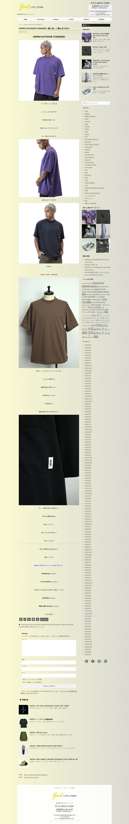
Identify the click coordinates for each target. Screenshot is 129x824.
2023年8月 (88, 437)
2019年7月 (88, 562)
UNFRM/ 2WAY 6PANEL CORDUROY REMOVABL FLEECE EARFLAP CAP (54, 759)
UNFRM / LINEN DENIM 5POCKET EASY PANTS (46, 746)
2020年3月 (88, 542)
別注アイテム (89, 198)
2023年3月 (88, 450)
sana (86, 172)
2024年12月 (88, 396)
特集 (86, 201)
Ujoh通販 (86, 302)
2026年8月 (88, 345)
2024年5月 (88, 414)
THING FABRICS (90, 183)
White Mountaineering (92, 193)
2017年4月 (88, 631)
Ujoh (86, 185)
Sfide (86, 178)
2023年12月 (88, 427)
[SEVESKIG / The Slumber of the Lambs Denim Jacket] (89, 231)
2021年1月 (88, 516)
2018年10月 (88, 585)
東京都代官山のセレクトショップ (64, 803)
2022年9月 (88, 465)
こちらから (53, 573)
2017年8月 (88, 621)
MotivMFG (88, 142)
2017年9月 (88, 618)
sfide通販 (91, 297)
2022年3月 (88, 480)
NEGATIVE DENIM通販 (92, 294)
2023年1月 (88, 455)
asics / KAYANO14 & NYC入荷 (94, 275)
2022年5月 (88, 475)
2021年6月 (88, 503)
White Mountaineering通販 (99, 309)
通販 (95, 336)
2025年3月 (88, 388)
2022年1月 (88, 485)
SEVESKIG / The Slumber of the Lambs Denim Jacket (101, 62)
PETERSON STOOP (91, 165)
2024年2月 (88, 422)
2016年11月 (88, 644)
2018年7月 (88, 593)
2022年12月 (88, 457)
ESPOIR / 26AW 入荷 (99, 47)
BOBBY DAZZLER (90, 116)
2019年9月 (88, 557)
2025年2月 (88, 391)
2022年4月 (88, 478)
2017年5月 (88, 629)
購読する (87, 25)
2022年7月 (88, 470)
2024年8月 (88, 406)
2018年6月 (88, 595)
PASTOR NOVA (89, 162)
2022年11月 (88, 460)
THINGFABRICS (97, 299)
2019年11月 (88, 552)
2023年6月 (88, 442)
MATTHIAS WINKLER (91, 139)
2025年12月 (88, 365)
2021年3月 (88, 511)
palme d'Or (103, 294)
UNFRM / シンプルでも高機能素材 (41, 719)
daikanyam (98, 282)
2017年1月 (88, 639)
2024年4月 (88, 416)
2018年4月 (88, 601)
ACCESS (71, 19)
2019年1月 (88, 578)
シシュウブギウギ (90, 195)
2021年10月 (88, 493)
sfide (85, 296)
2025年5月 (88, 383)
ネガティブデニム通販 (98, 318)
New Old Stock (89, 155)
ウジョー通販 (102, 312)
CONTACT (86, 19)
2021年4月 (88, 508)
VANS (86, 190)
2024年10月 (88, 401)
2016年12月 (88, 641)
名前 (23, 659)
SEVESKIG (88, 175)
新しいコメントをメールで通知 (32, 679)
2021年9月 (88, 496)
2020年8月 (88, 529)
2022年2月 (88, 483)
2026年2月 (88, 360)
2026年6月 (88, 350)
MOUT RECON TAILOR (92, 144)
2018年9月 (88, 588)
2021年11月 (88, 491)
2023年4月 (88, 447)
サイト (24, 673)
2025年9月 (88, 373)
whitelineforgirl (86, 305)
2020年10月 (88, 524)
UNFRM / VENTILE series (38, 733)
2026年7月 (88, 347)
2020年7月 (88, 532)
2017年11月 (88, 613)
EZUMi (87, 129)
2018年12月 (88, 580)
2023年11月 (88, 429)
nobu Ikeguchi (89, 157)
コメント (24, 639)
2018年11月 (88, 583)
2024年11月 (88, 398)
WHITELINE (100, 302)
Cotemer (87, 121)
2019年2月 (88, 575)
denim (99, 286)
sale (86, 170)
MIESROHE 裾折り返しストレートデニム (101, 75)
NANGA (87, 152)
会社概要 (72, 788)
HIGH (86, 132)
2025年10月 (88, 370)
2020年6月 (88, 534)
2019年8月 (88, 560)
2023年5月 (88, 445)
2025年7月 (88, 378)
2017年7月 (88, 624)
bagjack (87, 114)
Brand (86, 119)
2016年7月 (88, 654)
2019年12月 (88, 549)
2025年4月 (88, 386)
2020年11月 (88, 521)
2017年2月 (88, 636)
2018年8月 (88, 590)
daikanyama (89, 286)
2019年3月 (88, 572)
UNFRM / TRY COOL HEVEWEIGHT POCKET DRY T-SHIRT (49, 706)
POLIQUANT (88, 167)
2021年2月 (88, 514)
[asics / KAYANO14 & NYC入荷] (89, 246)
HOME (25, 19)
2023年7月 (88, 439)
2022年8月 (88, 468)
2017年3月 (88, 634)
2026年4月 (88, 355)
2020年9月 (88, 526)
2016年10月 (88, 647)
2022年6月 (88, 473)
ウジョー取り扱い (89, 312)
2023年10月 (88, 432)
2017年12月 (88, 611)
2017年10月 (88, 616)
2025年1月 (88, 393)
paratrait (88, 160)
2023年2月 (88, 452)
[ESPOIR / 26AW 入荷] (103, 217)
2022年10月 (88, 462)
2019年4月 (88, 570)
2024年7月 (88, 409)
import (87, 134)
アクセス (65, 788)
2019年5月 (88, 567)
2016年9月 (88, 649)
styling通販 (86, 299)
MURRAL (87, 149)
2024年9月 (88, 404)
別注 (92, 337)
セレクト (96, 315)
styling (101, 296)
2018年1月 (88, 608)
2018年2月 (88, 606)
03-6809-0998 (100, 3)
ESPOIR (87, 126)
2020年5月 (88, 537)
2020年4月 (88, 539)
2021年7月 (88, 501)
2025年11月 (88, 368)
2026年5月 (88, 352)
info (86, 137)
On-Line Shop (40, 19)
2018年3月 (88, 603)
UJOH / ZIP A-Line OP (31, 777)
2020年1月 (88, 547)
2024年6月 (88, 411)
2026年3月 (88, 358)
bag (83, 283)
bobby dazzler (88, 283)
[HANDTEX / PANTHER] (103, 246)
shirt (97, 297)
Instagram (56, 19)
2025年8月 (88, 375)
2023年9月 (88, 434)
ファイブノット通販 (93, 320)
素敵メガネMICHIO (90, 203)
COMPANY (101, 19)
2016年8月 (88, 652)
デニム (104, 315)
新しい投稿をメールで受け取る (32, 682)
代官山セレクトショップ (36, 627)
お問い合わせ (57, 788)
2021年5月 (88, 506)
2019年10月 (88, 555)
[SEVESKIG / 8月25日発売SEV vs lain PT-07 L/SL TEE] (89, 217)
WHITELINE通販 (94, 307)
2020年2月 (88, 544)
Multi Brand (88, 147)
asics (86, 111)
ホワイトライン (95, 322)
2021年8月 (88, 498)
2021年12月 (88, 488)
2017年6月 (88, 626)
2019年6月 (88, 565)
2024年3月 (88, 419)
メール (24, 666)
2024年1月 (88, 424)
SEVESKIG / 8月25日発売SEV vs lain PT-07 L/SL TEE (101, 35)
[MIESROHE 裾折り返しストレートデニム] (103, 231)
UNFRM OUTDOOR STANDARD (31, 624)
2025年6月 (88, 381)
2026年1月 (88, 363)
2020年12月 (88, 519)
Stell (86, 180)
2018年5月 (88, 598)
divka (86, 124)
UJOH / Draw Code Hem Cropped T (36, 775)
